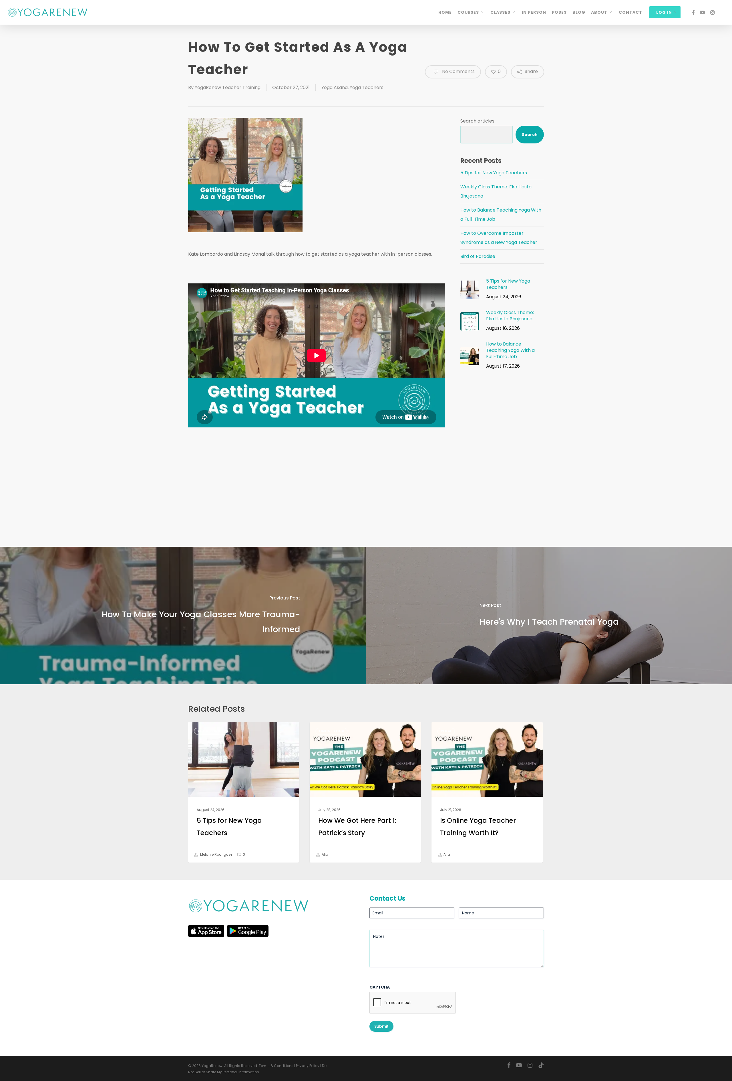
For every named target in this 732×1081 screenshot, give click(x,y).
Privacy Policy (307, 1065)
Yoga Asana (334, 87)
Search (530, 134)
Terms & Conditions (276, 1065)
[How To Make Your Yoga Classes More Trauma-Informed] (183, 615)
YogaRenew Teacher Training (227, 87)
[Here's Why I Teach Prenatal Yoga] (549, 615)
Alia (324, 854)
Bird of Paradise (477, 256)
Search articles (477, 121)
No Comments (458, 71)
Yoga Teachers (366, 87)
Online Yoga (331, 731)
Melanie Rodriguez (215, 854)
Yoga (446, 731)
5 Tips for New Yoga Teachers (493, 172)
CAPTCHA (379, 987)
